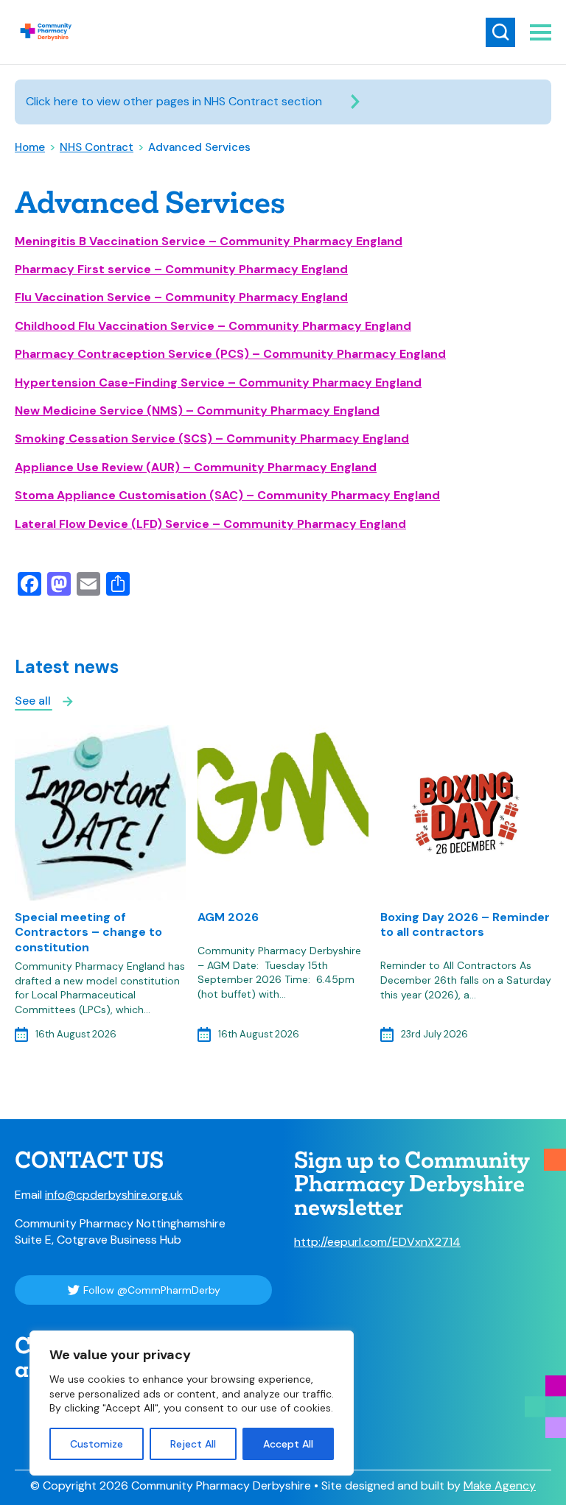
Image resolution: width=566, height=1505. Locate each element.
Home (30, 147)
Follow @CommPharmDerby (151, 1290)
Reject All (193, 1444)
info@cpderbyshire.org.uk (114, 1194)
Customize (96, 1444)
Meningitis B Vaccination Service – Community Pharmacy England (208, 241)
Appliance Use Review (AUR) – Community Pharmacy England (196, 467)
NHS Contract (96, 147)
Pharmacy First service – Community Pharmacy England (181, 269)
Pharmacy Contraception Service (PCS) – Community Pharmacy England (230, 354)
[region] (191, 1403)
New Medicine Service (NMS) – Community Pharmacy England (197, 410)
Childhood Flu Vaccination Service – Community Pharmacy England (213, 326)
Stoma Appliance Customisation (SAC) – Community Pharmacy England (227, 495)
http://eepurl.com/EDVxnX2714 (377, 1242)
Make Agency (500, 1485)
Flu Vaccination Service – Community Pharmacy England (181, 297)
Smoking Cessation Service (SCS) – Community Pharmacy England (212, 438)
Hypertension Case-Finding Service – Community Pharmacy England (218, 382)
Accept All (288, 1444)
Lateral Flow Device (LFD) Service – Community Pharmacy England (210, 524)
